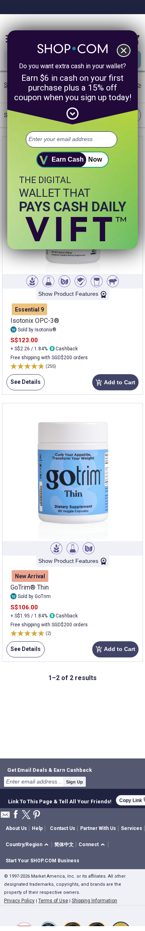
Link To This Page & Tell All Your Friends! (60, 800)
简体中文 (64, 844)
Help (37, 828)
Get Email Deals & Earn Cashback (49, 770)
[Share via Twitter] (26, 815)
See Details (23, 384)
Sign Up (74, 781)
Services (131, 828)
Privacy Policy (19, 901)
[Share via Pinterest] (36, 815)
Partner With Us (98, 828)
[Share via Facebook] (15, 814)
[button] (28, 844)
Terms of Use (53, 901)
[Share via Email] (5, 817)
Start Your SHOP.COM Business (42, 861)
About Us (16, 828)
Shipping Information (94, 901)
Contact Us (62, 828)
